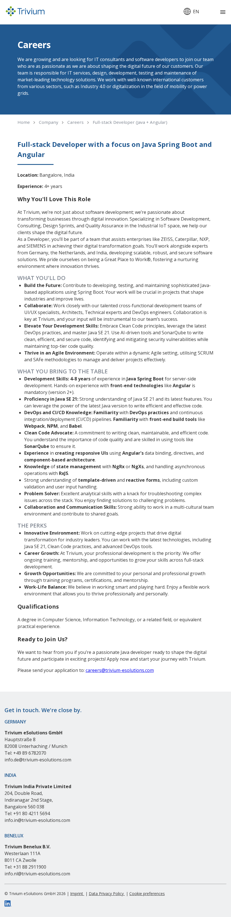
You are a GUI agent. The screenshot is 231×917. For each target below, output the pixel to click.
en (196, 11)
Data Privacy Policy (107, 893)
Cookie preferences (147, 893)
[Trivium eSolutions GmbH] (25, 12)
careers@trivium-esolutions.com (120, 670)
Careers (75, 122)
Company (48, 122)
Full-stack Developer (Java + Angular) (130, 122)
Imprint (77, 893)
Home (23, 122)
